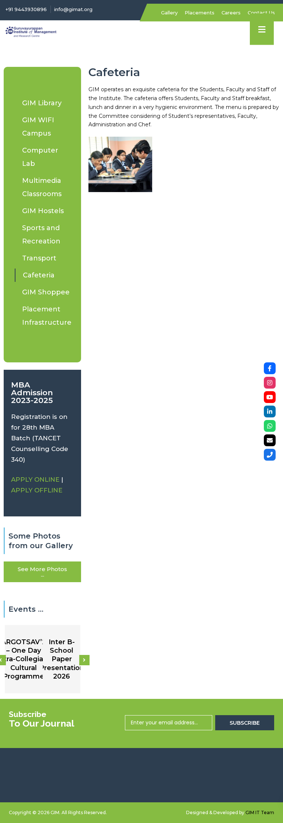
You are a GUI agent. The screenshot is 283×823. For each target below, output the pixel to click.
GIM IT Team (259, 812)
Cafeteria (39, 275)
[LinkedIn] (270, 411)
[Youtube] (270, 397)
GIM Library (42, 103)
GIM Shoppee (46, 292)
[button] (84, 660)
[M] (270, 440)
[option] (24, 659)
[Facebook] (270, 368)
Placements (199, 13)
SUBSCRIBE (245, 723)
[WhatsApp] (270, 426)
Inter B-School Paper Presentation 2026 (61, 659)
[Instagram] (270, 383)
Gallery (169, 13)
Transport (39, 258)
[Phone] (270, 455)
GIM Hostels (43, 211)
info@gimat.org (73, 9)
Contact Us (261, 13)
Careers (231, 13)
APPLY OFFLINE (36, 490)
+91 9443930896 (26, 9)
